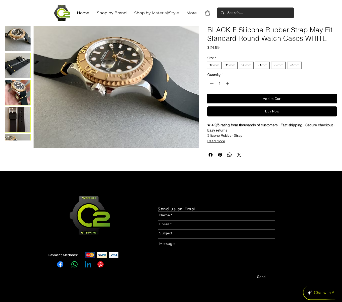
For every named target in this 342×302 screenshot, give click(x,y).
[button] (207, 13)
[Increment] (228, 83)
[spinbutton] (219, 83)
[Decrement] (211, 83)
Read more (216, 141)
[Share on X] (239, 155)
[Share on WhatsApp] (230, 155)
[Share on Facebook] (211, 155)
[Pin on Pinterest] (220, 155)
